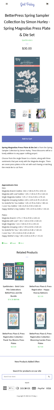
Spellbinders (27, 40)
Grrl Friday (32, 396)
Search (27, 383)
